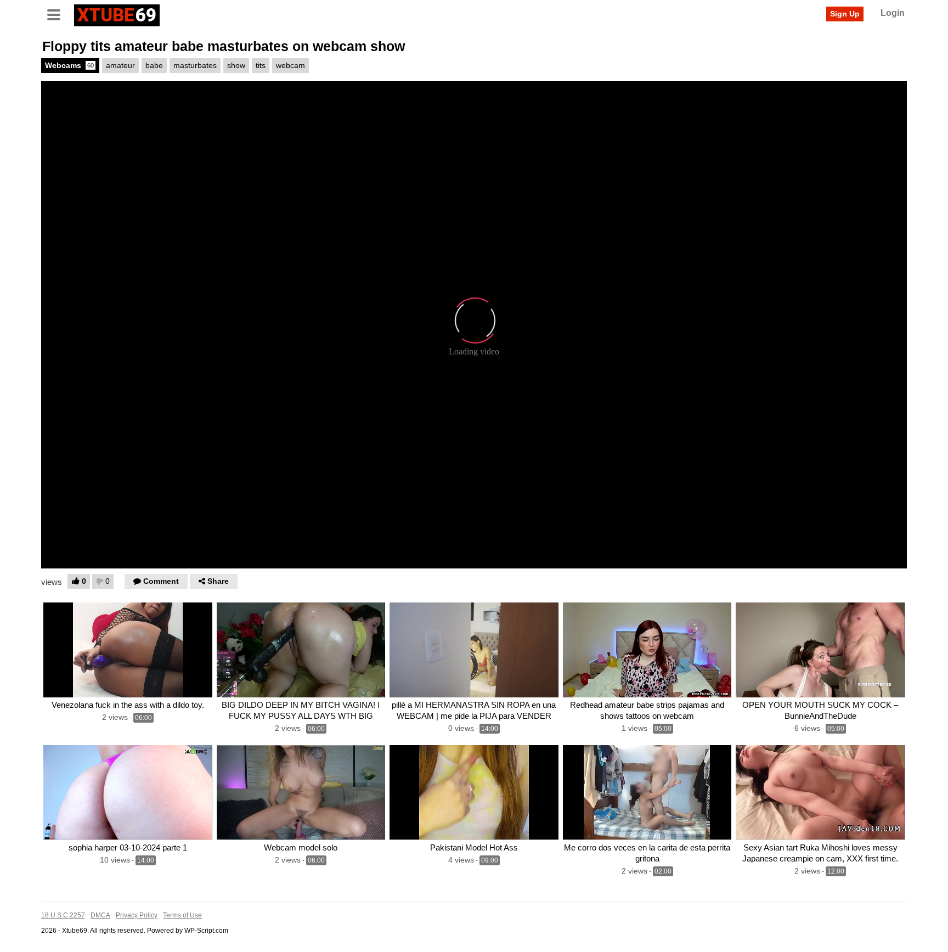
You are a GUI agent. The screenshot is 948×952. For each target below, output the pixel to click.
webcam (290, 65)
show (236, 65)
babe (154, 65)
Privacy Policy (136, 915)
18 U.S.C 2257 (63, 915)
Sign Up (845, 13)
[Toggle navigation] (57, 14)
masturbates (195, 65)
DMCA (100, 915)
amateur (120, 65)
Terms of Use (182, 915)
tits (261, 65)
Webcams (69, 65)
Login (893, 13)
